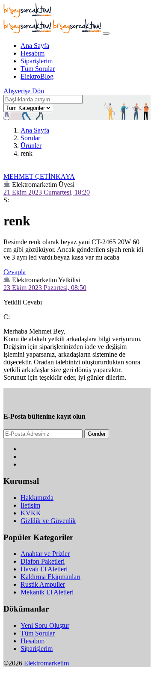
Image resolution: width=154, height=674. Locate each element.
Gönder (97, 434)
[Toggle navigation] (106, 33)
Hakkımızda (37, 497)
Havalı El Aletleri (44, 569)
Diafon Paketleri (43, 561)
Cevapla (14, 271)
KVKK (31, 513)
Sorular (30, 138)
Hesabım (32, 53)
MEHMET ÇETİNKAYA (39, 176)
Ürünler (31, 145)
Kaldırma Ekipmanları (50, 576)
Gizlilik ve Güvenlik (48, 520)
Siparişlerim (37, 61)
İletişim (30, 505)
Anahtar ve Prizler (45, 553)
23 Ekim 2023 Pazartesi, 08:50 (44, 287)
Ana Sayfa (35, 45)
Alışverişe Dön (23, 91)
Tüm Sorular (38, 68)
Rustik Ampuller (43, 584)
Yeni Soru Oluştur (45, 625)
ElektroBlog (37, 76)
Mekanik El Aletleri (47, 592)
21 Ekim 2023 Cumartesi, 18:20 (46, 192)
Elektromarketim (46, 663)
